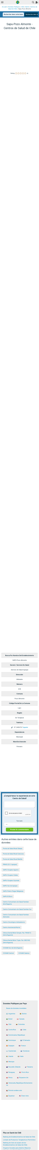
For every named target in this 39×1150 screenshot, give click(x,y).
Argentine (11, 1014)
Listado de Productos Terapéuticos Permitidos (19, 1140)
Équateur (11, 1096)
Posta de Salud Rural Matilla (12, 859)
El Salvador (26, 1040)
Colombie (21, 1024)
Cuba (24, 1030)
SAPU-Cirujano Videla (10, 875)
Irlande (10, 1056)
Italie (21, 1056)
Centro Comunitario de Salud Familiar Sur (17, 909)
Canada (21, 1019)
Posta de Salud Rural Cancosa (13, 854)
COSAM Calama (23, 953)
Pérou (10, 1077)
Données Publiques (14, 7)
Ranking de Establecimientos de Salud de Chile (19, 1137)
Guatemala (12, 1051)
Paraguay (11, 1072)
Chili (22, 7)
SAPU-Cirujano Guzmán (11, 880)
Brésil (10, 1019)
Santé (27, 7)
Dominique (12, 1040)
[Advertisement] (19, 51)
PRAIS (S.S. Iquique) (10, 864)
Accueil (4, 7)
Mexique (11, 1061)
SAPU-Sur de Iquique (10, 886)
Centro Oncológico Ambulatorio (14, 922)
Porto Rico (25, 1072)
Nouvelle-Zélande (14, 1067)
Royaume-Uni (23, 1077)
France (23, 1046)
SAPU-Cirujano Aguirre (10, 870)
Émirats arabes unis (15, 1090)
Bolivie (24, 1014)
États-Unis (25, 1096)
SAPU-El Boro (7, 896)
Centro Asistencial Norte (11, 927)
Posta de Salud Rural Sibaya (12, 848)
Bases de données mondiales (16, 1008)
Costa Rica (12, 1030)
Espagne (11, 1046)
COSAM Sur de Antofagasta (12, 948)
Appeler (25, 727)
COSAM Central (8, 953)
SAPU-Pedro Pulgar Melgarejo (13, 891)
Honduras (26, 1051)
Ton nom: (19, 821)
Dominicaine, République (16, 1035)
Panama (30, 1067)
